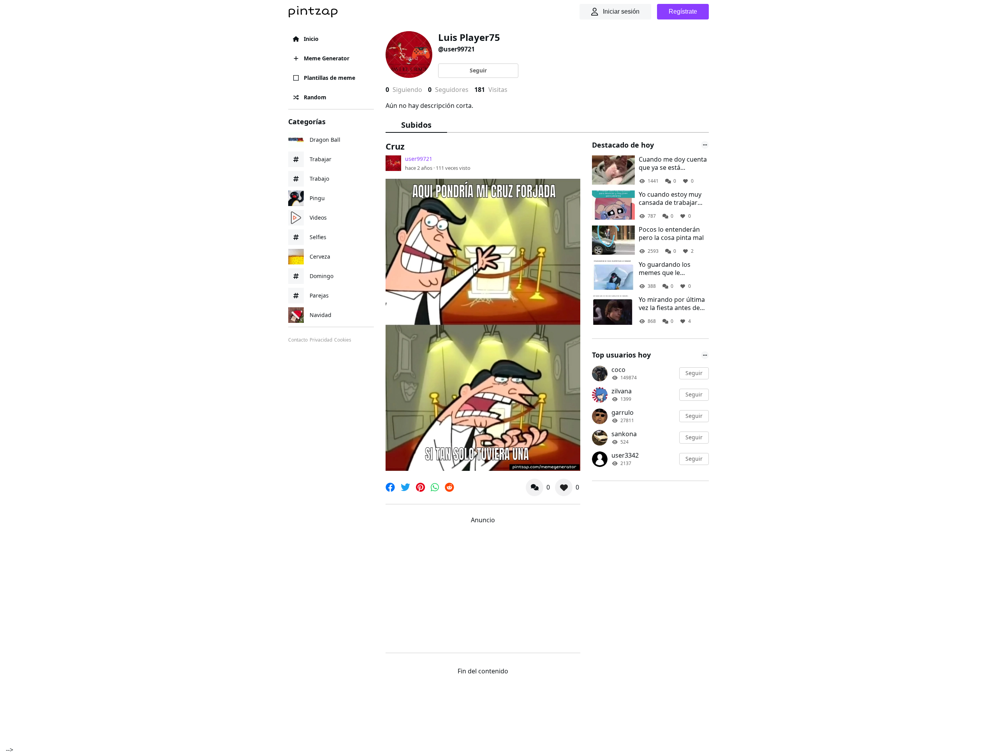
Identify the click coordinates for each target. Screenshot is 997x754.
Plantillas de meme (329, 77)
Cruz (395, 146)
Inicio (311, 38)
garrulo (622, 412)
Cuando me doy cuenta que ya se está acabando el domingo (673, 163)
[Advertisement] (483, 586)
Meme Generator (326, 58)
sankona (624, 434)
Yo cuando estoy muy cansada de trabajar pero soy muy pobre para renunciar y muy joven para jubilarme (670, 198)
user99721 (418, 158)
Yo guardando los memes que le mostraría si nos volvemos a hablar (665, 269)
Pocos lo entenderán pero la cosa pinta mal (671, 233)
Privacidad (321, 340)
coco (618, 369)
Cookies (342, 340)
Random (315, 97)
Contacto (298, 340)
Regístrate (683, 11)
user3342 (625, 455)
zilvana (621, 391)
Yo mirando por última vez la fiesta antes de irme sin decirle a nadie (673, 304)
